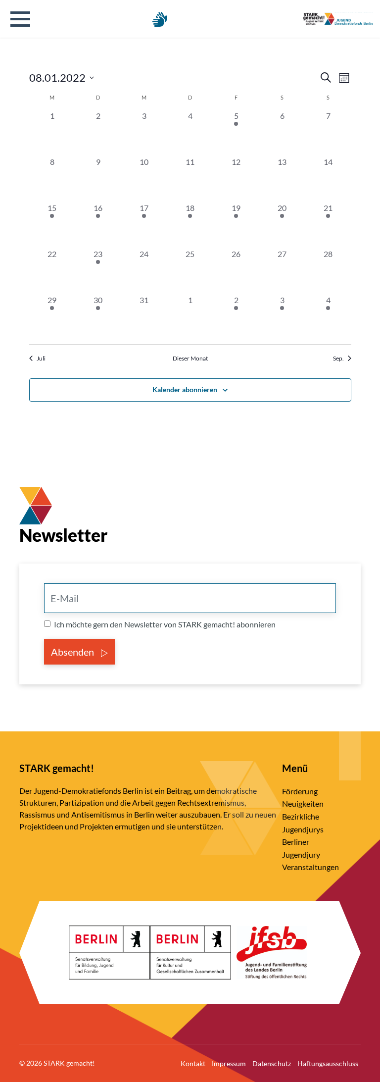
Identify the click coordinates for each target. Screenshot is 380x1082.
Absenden (73, 652)
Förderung (300, 791)
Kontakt (193, 1063)
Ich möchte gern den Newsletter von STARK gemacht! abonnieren (165, 624)
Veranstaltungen (310, 867)
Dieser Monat (190, 358)
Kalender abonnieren (184, 389)
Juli (41, 358)
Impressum (229, 1063)
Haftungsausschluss (327, 1063)
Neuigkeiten (303, 803)
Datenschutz (271, 1063)
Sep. (338, 358)
